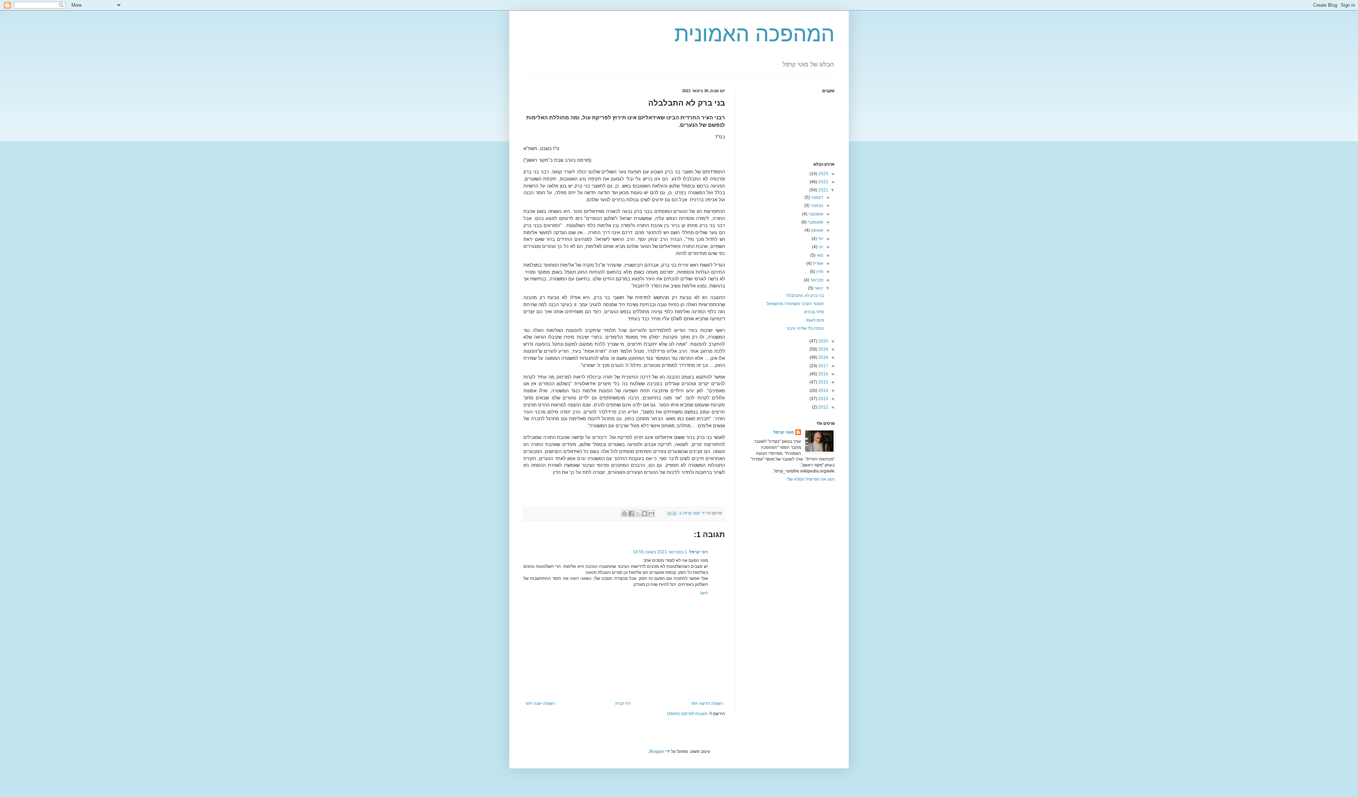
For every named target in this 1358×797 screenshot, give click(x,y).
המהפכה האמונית (754, 34)
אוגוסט (816, 230)
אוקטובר (815, 214)
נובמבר (816, 205)
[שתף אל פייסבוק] (631, 513)
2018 (822, 357)
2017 (822, 365)
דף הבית (623, 703)
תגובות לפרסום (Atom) (687, 713)
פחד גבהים (814, 311)
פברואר (816, 280)
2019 (822, 349)
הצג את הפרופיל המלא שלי (811, 479)
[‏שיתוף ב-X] (638, 513)
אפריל (817, 263)
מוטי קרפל (783, 432)
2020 (822, 341)
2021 (822, 190)
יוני (820, 246)
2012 (822, 407)
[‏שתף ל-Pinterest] (624, 513)
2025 (822, 173)
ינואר (818, 288)
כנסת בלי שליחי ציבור (805, 328)
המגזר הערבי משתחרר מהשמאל (795, 303)
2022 (822, 181)
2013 (822, 398)
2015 (822, 382)
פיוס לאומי (815, 320)
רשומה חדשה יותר (707, 703)
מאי (819, 255)
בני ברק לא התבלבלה (805, 295)
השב (704, 592)
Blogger (657, 751)
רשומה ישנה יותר (540, 703)
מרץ (819, 271)
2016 (822, 373)
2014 (822, 390)
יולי (820, 238)
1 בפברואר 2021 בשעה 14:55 (660, 551)
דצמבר (816, 197)
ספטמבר (815, 222)
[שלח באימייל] (651, 513)
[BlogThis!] (644, 513)
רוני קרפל (698, 551)
